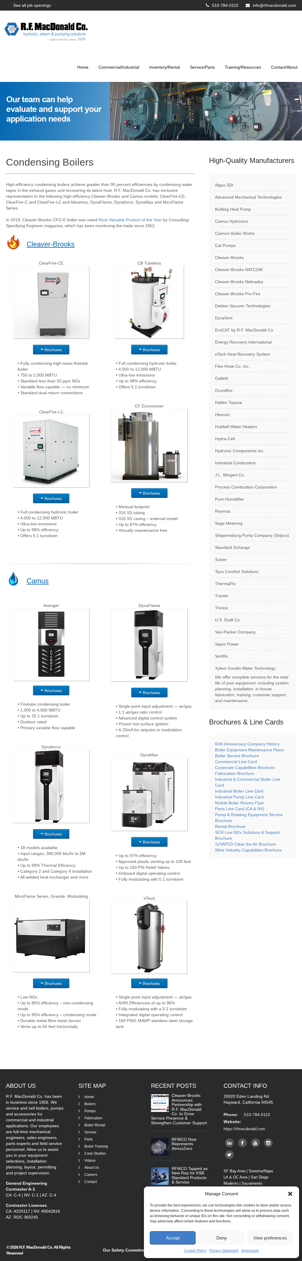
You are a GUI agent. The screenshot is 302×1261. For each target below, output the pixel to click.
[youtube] (255, 1142)
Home (82, 67)
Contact (90, 1182)
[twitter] (229, 1154)
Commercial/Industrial (119, 67)
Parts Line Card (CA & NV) (239, 808)
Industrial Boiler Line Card (239, 791)
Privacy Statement (223, 1251)
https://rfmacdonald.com (244, 1129)
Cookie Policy (195, 1251)
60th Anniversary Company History (247, 744)
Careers (90, 1175)
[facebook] (242, 1142)
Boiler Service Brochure (237, 755)
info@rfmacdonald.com (274, 5)
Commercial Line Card (236, 761)
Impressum (250, 1251)
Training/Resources (243, 67)
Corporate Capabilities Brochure (245, 767)
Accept (173, 1237)
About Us (91, 1168)
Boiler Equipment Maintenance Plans (249, 749)
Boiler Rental (94, 1125)
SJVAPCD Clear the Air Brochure (245, 844)
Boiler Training (96, 1146)
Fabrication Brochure (234, 773)
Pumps (90, 1111)
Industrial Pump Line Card (239, 797)
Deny (221, 1237)
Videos (90, 1160)
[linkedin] (229, 1142)
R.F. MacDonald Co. (36, 1247)
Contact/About (284, 67)
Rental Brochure (230, 826)
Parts (88, 1139)
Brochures (53, 349)
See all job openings (32, 5)
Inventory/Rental (164, 67)
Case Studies (95, 1153)
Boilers (90, 1104)
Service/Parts (202, 67)
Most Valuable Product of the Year (130, 219)
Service (90, 1132)
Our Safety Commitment (127, 1250)
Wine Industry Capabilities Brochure (248, 850)
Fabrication (93, 1118)
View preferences (270, 1237)
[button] (290, 1194)
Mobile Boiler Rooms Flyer (239, 802)
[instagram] (268, 1142)
